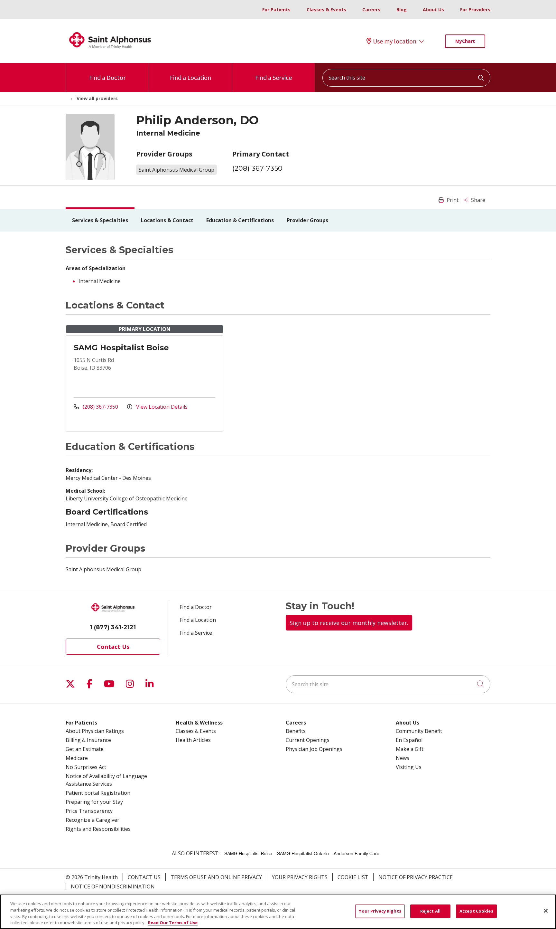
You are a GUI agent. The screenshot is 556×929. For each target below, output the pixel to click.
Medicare (77, 758)
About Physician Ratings (95, 731)
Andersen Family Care (356, 853)
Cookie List (353, 877)
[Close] (546, 911)
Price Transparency (89, 810)
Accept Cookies (476, 911)
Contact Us (113, 646)
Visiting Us (409, 767)
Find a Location (190, 77)
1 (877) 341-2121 (113, 627)
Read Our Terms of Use (173, 922)
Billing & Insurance (88, 740)
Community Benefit (419, 731)
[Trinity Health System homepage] (110, 51)
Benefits (296, 731)
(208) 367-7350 (257, 168)
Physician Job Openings (314, 749)
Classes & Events (326, 9)
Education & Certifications (240, 220)
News (402, 758)
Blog (401, 9)
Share (477, 200)
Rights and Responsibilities (98, 828)
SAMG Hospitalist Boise (121, 347)
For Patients (276, 9)
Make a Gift (409, 749)
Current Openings (307, 740)
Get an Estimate (85, 749)
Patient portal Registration (98, 792)
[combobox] (406, 78)
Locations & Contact (167, 220)
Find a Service (273, 77)
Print (452, 200)
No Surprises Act (86, 767)
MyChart (465, 41)
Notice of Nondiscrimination (113, 886)
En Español (409, 740)
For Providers (475, 9)
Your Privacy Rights (300, 877)
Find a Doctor (107, 77)
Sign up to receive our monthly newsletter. (349, 623)
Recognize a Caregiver (92, 819)
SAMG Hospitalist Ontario (303, 853)
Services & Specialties (100, 220)
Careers (371, 9)
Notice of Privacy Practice (415, 877)
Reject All (430, 911)
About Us (433, 9)
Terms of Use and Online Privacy (216, 877)
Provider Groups (307, 220)
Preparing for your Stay (94, 801)
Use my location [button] (394, 41)
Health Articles (193, 740)
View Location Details (161, 406)
